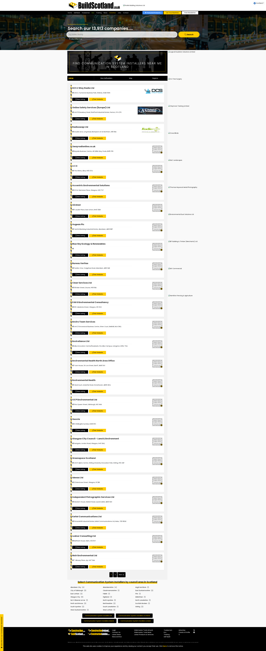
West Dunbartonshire (78, 610)
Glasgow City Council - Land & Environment (95, 438)
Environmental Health (83, 380)
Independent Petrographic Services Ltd (93, 497)
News (105, 13)
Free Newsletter (190, 13)
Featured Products (153, 13)
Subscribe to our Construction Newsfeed (2, 632)
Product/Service (75, 39)
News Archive (117, 637)
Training (99, 13)
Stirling (137, 607)
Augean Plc (78, 224)
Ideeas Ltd (77, 477)
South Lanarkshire (109, 607)
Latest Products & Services (144, 635)
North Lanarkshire (141, 600)
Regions (155, 78)
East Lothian (75, 594)
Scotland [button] (259, 3)
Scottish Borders (141, 603)
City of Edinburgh (77, 590)
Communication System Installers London (136, 621)
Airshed (76, 204)
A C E (74, 165)
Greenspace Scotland (84, 458)
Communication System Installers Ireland (99, 621)
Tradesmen (86, 13)
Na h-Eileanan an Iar (78, 600)
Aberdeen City (76, 587)
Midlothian (139, 597)
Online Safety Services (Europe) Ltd (91, 107)
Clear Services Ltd (82, 282)
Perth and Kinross (77, 603)
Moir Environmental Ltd (84, 555)
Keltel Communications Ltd (87, 516)
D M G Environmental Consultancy (90, 302)
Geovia (76, 419)
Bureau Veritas (80, 263)
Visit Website (98, 99)
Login (114, 630)
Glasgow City (75, 597)
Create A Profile (184, 632)
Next (120, 575)
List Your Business (172, 13)
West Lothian (107, 610)
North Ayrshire (108, 600)
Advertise (112, 13)
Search (189, 34)
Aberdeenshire (108, 587)
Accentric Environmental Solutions (91, 185)
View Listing (81, 99)
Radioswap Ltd (80, 127)
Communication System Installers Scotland (134, 616)
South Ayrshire (76, 607)
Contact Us (116, 632)
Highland (106, 597)
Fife (136, 594)
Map (130, 78)
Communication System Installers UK (98, 616)
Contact (125, 13)
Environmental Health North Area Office (93, 360)
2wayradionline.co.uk (83, 146)
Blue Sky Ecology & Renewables (88, 243)
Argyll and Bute (140, 587)
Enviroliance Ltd (80, 341)
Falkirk (105, 594)
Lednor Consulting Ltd (84, 536)
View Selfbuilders (106, 78)
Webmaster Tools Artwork (143, 630)
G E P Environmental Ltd (84, 399)
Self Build (77, 13)
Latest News (116, 635)
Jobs (119, 13)
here (165, 646)
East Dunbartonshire (142, 590)
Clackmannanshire (110, 590)
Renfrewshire (107, 603)
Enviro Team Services (83, 321)
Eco (93, 13)
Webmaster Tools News (142, 632)
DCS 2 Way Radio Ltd (83, 88)
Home (70, 13)
